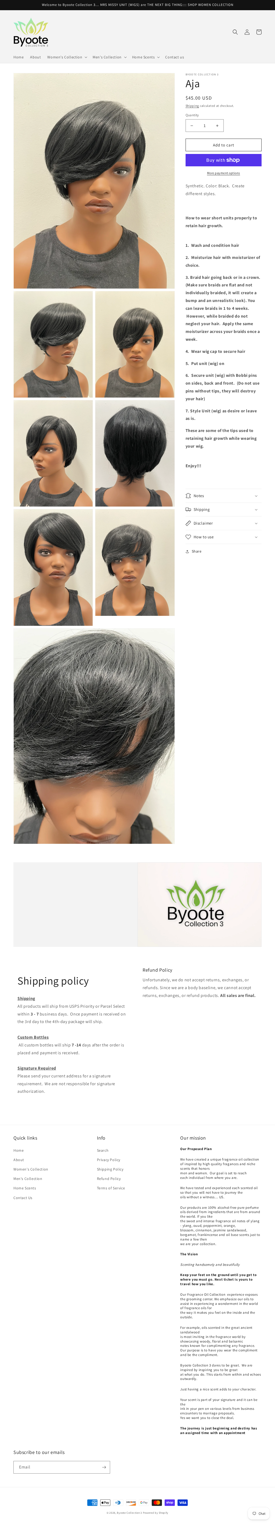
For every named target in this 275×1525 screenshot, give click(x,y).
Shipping (192, 106)
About (18, 1159)
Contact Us (22, 1197)
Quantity (192, 115)
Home (18, 1150)
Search (103, 1150)
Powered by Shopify (156, 1513)
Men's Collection (27, 1178)
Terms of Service (111, 1188)
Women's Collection (30, 1169)
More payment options (223, 173)
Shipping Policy (110, 1169)
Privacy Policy (108, 1159)
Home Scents (24, 1188)
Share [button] (197, 551)
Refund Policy (109, 1178)
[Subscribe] (104, 1467)
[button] (66, 57)
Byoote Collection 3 (129, 1513)
